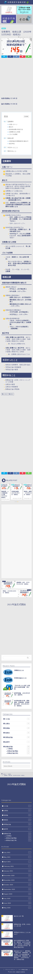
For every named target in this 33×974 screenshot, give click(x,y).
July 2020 (17, 898)
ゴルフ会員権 (13, 134)
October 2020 (17, 884)
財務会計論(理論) (18, 751)
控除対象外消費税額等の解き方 (18, 141)
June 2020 (17, 903)
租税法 (3, 28)
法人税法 (5, 394)
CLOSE (26, 116)
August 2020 (17, 894)
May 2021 (17, 857)
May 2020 (17, 907)
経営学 (17, 742)
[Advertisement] (16, 78)
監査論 (17, 728)
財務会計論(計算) (18, 753)
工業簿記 (18, 748)
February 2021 (17, 866)
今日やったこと (13, 147)
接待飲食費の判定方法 (16, 129)
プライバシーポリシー (10, 969)
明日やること (12, 151)
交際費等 (11, 121)
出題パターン (13, 124)
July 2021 (17, 852)
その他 (17, 719)
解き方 (11, 127)
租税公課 (11, 138)
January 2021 (17, 871)
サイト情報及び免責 (23, 969)
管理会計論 (17, 737)
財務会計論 (17, 746)
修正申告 (12, 143)
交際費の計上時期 (14, 132)
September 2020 (17, 889)
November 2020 (17, 880)
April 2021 (17, 861)
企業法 (17, 723)
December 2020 (17, 875)
